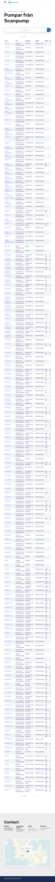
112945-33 (7, 115)
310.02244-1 (8, 339)
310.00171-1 (8, 284)
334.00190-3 (8, 526)
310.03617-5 (8, 424)
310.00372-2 (8, 310)
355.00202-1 (8, 552)
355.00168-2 (8, 548)
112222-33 (7, 94)
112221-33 (7, 90)
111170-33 (7, 56)
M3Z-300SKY (8, 692)
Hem (5, 11)
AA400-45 (7, 581)
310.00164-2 (8, 276)
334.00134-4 (8, 514)
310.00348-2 (8, 293)
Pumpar (16, 11)
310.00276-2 (8, 288)
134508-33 (7, 206)
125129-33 (7, 137)
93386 (6, 565)
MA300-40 (7, 734)
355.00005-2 (8, 535)
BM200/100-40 (8, 637)
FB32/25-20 (8, 662)
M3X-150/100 (8, 666)
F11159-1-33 (8, 654)
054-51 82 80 (31, 828)
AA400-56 (7, 586)
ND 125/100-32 (8, 747)
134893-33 (7, 236)
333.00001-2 (8, 475)
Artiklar (10, 11)
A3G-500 (7, 569)
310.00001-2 (8, 254)
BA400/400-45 (8, 624)
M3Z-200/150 (8, 679)
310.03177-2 (8, 382)
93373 (6, 560)
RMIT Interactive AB (16, 878)
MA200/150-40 (8, 713)
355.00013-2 (8, 539)
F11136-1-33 (8, 649)
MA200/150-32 (8, 709)
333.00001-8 (8, 488)
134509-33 (7, 210)
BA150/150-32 (8, 594)
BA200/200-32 (8, 611)
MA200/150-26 (8, 705)
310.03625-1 (8, 441)
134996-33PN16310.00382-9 (10, 242)
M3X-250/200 (8, 675)
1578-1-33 (7, 250)
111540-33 (7, 86)
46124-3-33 (8, 556)
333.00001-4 (8, 480)
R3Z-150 (7, 768)
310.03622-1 (8, 433)
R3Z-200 (7, 773)
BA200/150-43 (8, 607)
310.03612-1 (8, 412)
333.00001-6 (8, 484)
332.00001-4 (8, 467)
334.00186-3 (8, 522)
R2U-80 (7, 760)
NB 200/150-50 (9, 743)
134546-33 (7, 227)
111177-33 (7, 60)
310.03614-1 (8, 420)
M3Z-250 (7, 683)
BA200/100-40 (8, 598)
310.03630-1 (8, 450)
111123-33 (7, 52)
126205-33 (7, 142)
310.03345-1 (8, 390)
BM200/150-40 (8, 641)
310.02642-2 (8, 373)
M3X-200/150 (8, 671)
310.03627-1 (8, 446)
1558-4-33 (7, 246)
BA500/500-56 (8, 628)
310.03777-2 (8, 454)
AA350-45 (7, 577)
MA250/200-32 (9, 717)
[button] (28, 851)
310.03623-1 (8, 437)
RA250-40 (7, 790)
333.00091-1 (8, 497)
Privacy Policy (19, 831)
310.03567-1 (8, 395)
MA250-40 (7, 730)
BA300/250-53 (8, 620)
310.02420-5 (8, 365)
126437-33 (7, 159)
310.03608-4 (8, 407)
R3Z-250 (7, 777)
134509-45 (7, 215)
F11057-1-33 (8, 645)
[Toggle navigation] (5, 2)
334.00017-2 (8, 501)
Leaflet (37, 865)
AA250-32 (7, 573)
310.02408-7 (8, 352)
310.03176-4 (8, 378)
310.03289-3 (8, 386)
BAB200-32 (8, 632)
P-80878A (7, 751)
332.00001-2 (8, 463)
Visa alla (23, 36)
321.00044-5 (8, 458)
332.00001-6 (8, 471)
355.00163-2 (8, 543)
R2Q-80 (7, 756)
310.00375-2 (8, 318)
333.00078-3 (8, 492)
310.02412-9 (8, 361)
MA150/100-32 (8, 700)
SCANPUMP (23, 11)
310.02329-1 (8, 348)
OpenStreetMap (42, 865)
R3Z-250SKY (8, 781)
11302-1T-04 (8, 124)
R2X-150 (7, 764)
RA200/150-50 (8, 785)
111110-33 (7, 43)
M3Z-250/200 (8, 688)
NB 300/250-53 (9, 739)
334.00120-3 (8, 505)
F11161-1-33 (8, 658)
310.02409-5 (8, 356)
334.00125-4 (8, 509)
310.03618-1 (8, 429)
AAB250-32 (8, 590)
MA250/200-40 (9, 722)
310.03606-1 (8, 403)
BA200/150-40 (8, 603)
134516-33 (7, 223)
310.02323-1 (8, 344)
